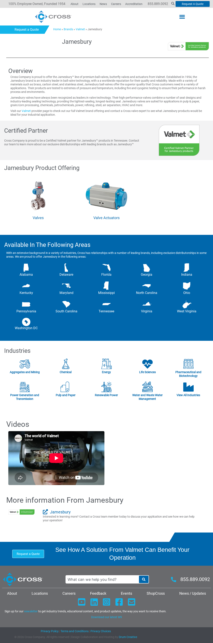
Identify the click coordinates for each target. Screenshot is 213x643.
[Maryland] (66, 286)
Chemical (66, 372)
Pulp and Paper (66, 395)
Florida (106, 275)
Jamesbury (60, 512)
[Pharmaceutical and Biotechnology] (188, 364)
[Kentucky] (26, 286)
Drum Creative (128, 637)
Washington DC (26, 328)
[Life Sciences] (147, 364)
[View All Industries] (188, 387)
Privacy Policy (50, 631)
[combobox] (102, 579)
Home (57, 29)
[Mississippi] (106, 286)
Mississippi (106, 293)
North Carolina (146, 293)
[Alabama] (26, 268)
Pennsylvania (26, 311)
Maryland (66, 293)
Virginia (146, 311)
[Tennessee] (106, 304)
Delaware (66, 275)
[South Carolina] (66, 304)
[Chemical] (65, 364)
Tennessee (106, 311)
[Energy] (106, 364)
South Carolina (66, 311)
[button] (182, 16)
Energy (106, 372)
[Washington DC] (26, 322)
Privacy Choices (100, 631)
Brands (68, 29)
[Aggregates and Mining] (24, 364)
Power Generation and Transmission (24, 396)
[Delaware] (66, 268)
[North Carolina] (147, 286)
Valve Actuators (106, 218)
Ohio (186, 293)
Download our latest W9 (106, 617)
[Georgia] (147, 268)
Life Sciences (147, 372)
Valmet (80, 29)
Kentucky (26, 293)
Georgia (146, 275)
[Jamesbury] (45, 511)
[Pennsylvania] (26, 304)
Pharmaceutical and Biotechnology (188, 373)
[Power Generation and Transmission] (24, 387)
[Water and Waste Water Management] (147, 387)
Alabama (26, 275)
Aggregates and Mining (25, 372)
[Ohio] (187, 286)
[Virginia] (147, 304)
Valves (38, 218)
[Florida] (106, 268)
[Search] (144, 579)
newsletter (31, 611)
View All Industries (188, 395)
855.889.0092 (158, 4)
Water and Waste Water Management (147, 396)
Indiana (186, 275)
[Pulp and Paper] (65, 387)
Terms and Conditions (74, 631)
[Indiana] (187, 268)
